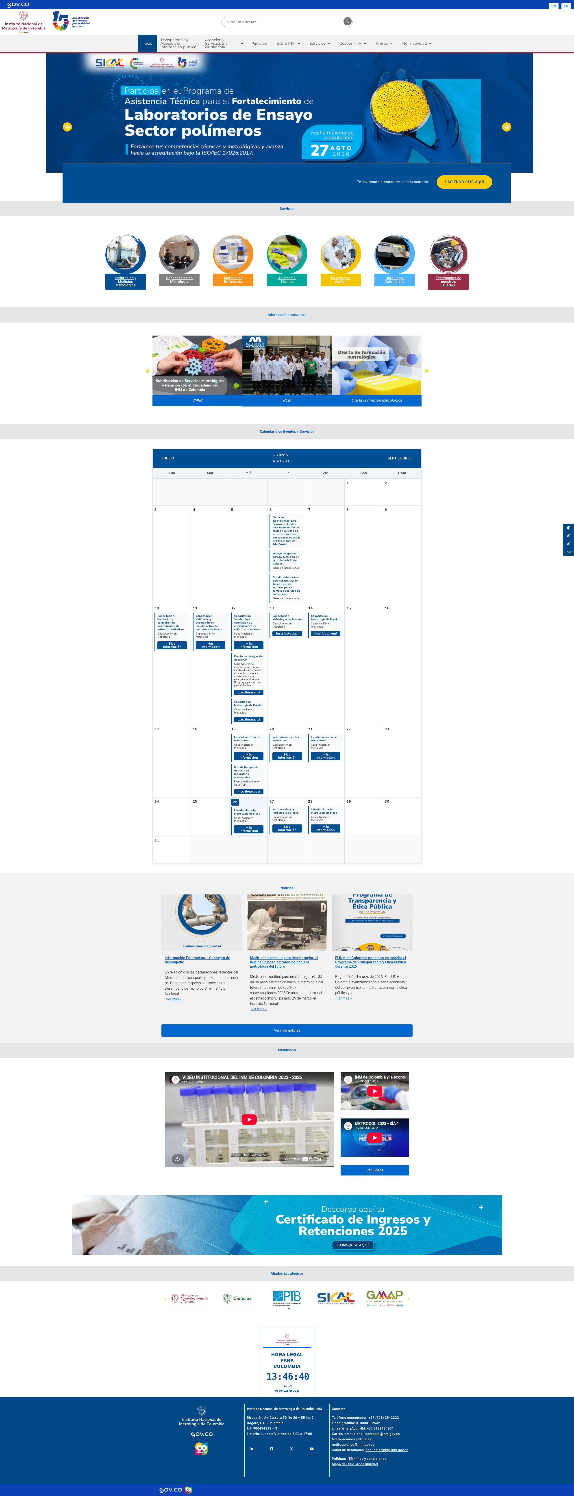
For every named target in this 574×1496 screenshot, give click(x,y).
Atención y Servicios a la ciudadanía (216, 43)
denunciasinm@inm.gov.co (386, 1450)
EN (553, 6)
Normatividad (414, 43)
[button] (224, 43)
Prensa (382, 43)
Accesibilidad (367, 1464)
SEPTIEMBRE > (399, 458)
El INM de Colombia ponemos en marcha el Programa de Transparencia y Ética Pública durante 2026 (370, 962)
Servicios (317, 43)
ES (566, 6)
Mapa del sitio (344, 1464)
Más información (172, 645)
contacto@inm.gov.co (382, 1434)
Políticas (340, 1459)
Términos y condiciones (367, 1459)
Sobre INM (286, 43)
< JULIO (168, 458)
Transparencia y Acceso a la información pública (178, 43)
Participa (259, 43)
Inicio (147, 43)
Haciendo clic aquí (464, 182)
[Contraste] (568, 528)
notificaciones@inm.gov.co (353, 1445)
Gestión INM (350, 43)
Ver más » (173, 999)
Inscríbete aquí (249, 692)
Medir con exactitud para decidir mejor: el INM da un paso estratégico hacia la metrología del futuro (284, 962)
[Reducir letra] (568, 536)
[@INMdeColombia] (251, 1449)
